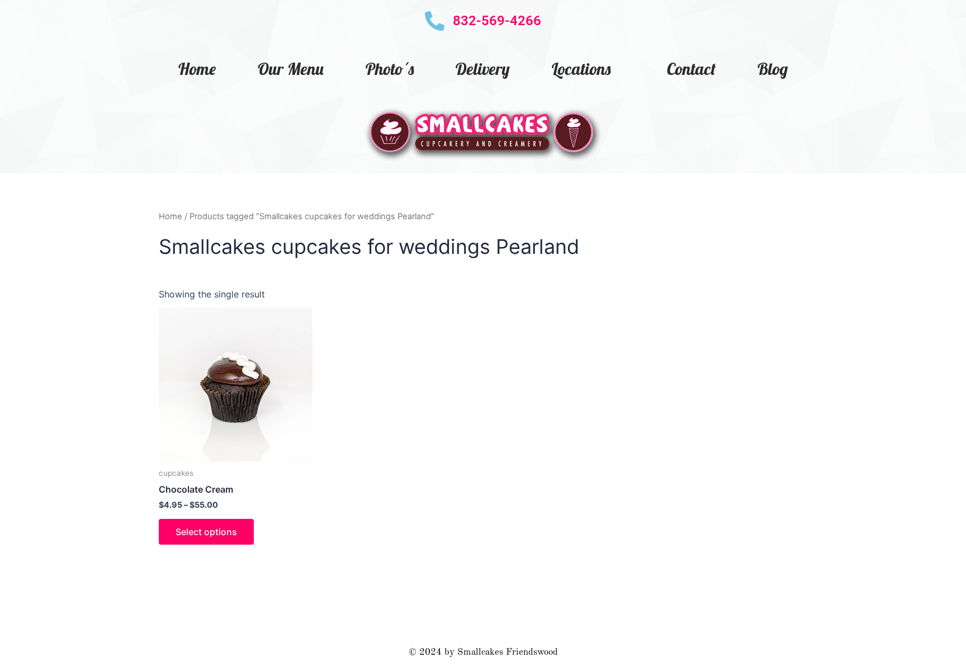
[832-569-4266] (434, 21)
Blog (772, 68)
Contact (691, 68)
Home (197, 68)
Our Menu (291, 68)
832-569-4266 (497, 21)
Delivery (483, 68)
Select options (206, 531)
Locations (581, 68)
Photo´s (390, 68)
